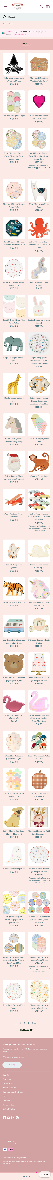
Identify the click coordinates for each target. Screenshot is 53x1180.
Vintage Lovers (20, 1157)
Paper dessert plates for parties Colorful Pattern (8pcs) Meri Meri (14, 960)
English (8, 1141)
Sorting (26, 1176)
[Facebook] (4, 1117)
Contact (6, 1100)
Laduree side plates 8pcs (14, 115)
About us (7, 1079)
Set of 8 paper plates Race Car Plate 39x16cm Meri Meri (39, 517)
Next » (35, 1023)
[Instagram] (12, 1117)
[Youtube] (8, 1117)
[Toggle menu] (5, 6)
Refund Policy (9, 1109)
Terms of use (8, 1083)
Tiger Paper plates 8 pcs (14, 602)
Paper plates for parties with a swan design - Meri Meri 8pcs (39, 718)
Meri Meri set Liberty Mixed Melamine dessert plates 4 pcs (39, 156)
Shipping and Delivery (13, 1092)
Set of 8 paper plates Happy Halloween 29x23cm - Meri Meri (39, 401)
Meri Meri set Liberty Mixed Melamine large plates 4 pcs (14, 156)
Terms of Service (10, 1105)
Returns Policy (9, 1088)
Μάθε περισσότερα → (21, 34)
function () (6, 1163)
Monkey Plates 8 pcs (39, 476)
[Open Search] (4, 17)
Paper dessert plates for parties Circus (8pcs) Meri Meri (39, 919)
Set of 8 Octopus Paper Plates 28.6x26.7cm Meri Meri (39, 245)
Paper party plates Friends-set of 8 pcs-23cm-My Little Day (39, 360)
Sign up (12, 1065)
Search (6, 1075)
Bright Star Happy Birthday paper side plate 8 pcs (14, 919)
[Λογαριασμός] (41, 5)
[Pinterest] (17, 1117)
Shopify (14, 1161)
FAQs (5, 1096)
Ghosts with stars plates (14, 868)
